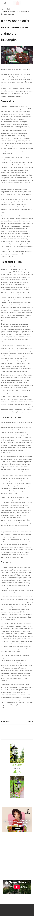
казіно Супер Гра (26, 82)
